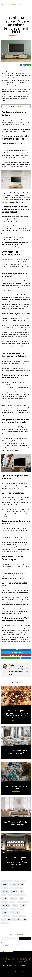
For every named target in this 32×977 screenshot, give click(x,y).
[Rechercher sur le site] (30, 4)
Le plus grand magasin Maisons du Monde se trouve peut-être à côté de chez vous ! (16, 861)
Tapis (24, 919)
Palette (12, 902)
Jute (4, 895)
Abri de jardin (6, 880)
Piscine (13, 909)
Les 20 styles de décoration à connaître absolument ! (16, 823)
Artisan (16, 880)
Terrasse (5, 923)
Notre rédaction (24, 965)
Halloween (14, 891)
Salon (15, 916)
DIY (11, 888)
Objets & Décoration (16, 14)
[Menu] (2, 4)
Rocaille (5, 912)
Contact (16, 965)
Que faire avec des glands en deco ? (16, 787)
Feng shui (5, 891)
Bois (23, 880)
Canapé (5, 884)
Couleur (20, 884)
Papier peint (6, 905)
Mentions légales (7, 965)
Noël (21, 898)
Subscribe (23, 938)
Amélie (5, 65)
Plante (20, 909)
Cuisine (5, 888)
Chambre (12, 884)
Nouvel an (13, 898)
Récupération (14, 912)
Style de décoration (13, 919)
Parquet (15, 905)
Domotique (18, 888)
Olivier (4, 902)
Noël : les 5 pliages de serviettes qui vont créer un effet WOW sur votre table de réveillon (16, 714)
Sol (4, 919)
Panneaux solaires (23, 902)
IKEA (22, 891)
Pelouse (23, 905)
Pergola (5, 909)
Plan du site (16, 968)
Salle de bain (6, 916)
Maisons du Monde (19, 895)
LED (10, 895)
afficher (19, 106)
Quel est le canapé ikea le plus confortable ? (16, 752)
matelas (5, 898)
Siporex (22, 916)
